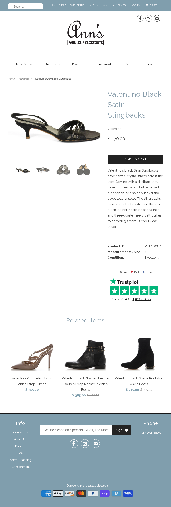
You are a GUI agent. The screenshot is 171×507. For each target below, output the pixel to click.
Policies (20, 446)
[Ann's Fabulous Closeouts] (85, 34)
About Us (20, 439)
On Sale (146, 64)
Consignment (20, 466)
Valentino (115, 129)
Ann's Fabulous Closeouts (92, 485)
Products (79, 64)
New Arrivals (26, 64)
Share (123, 271)
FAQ (20, 453)
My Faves (119, 5)
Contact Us (20, 432)
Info (126, 64)
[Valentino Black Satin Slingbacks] (55, 125)
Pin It (137, 271)
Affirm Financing (20, 460)
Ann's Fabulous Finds (68, 5)
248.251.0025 (98, 5)
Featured (104, 64)
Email (150, 271)
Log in (135, 5)
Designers (52, 64)
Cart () (155, 5)
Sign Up (121, 430)
